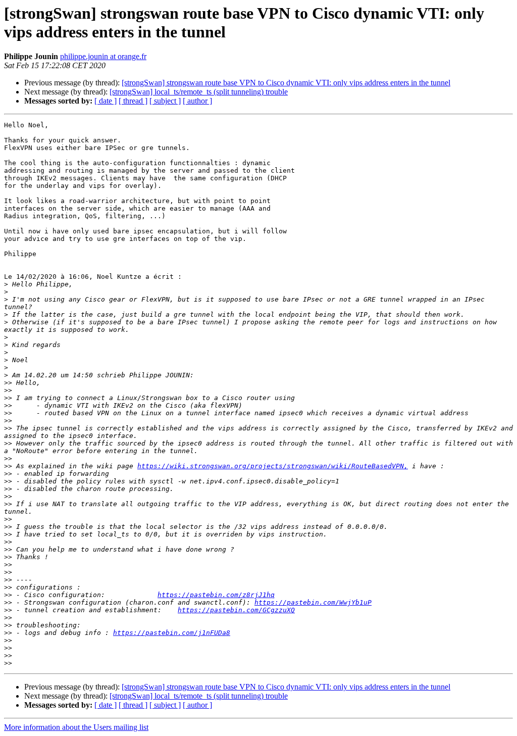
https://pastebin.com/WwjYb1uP (313, 602)
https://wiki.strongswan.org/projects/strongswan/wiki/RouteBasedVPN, (272, 466)
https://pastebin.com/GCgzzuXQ (236, 610)
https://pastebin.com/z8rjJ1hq (216, 595)
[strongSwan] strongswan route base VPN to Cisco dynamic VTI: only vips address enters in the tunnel (286, 82)
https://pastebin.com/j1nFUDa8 (171, 632)
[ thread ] (133, 100)
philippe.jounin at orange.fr (103, 56)
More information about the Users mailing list (76, 727)
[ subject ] (165, 100)
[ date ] (105, 100)
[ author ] (197, 100)
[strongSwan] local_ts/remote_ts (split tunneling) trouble (199, 91)
